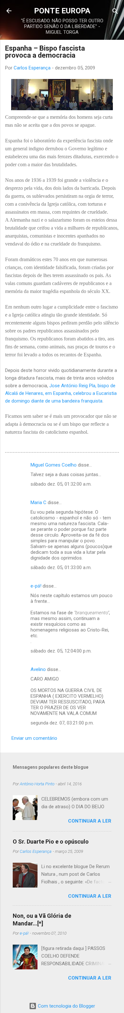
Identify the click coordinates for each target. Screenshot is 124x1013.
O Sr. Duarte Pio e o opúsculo (51, 841)
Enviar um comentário (34, 738)
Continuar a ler (89, 821)
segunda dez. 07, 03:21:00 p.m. (62, 723)
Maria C (38, 502)
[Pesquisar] (115, 11)
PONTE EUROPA (62, 10)
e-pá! (36, 586)
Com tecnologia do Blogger (66, 1006)
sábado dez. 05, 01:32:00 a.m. (61, 484)
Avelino (38, 669)
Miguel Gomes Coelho (54, 465)
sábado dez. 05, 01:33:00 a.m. (61, 567)
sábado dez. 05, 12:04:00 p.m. (61, 651)
